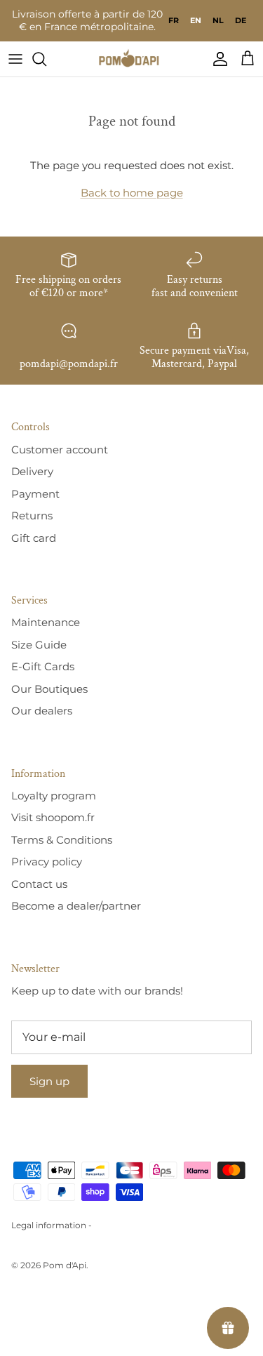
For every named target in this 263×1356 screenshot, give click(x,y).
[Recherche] (46, 59)
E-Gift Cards (42, 666)
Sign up (49, 1081)
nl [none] (218, 20)
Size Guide (39, 644)
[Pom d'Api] (132, 58)
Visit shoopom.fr (53, 817)
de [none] (240, 20)
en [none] (195, 20)
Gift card (33, 538)
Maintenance (45, 622)
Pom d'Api (64, 1265)
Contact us (39, 884)
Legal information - (51, 1225)
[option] (173, 20)
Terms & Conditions (61, 839)
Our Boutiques (49, 689)
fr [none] (173, 20)
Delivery (32, 471)
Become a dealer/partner (76, 905)
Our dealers (41, 710)
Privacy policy (46, 861)
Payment (35, 493)
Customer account (59, 449)
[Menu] (15, 59)
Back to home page (132, 192)
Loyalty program (53, 795)
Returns (32, 515)
